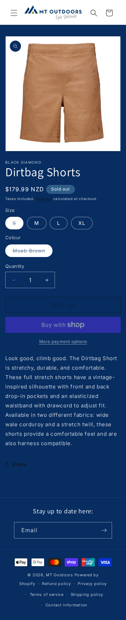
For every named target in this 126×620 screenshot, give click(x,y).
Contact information (67, 605)
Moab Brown (32, 252)
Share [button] (19, 464)
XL (81, 223)
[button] (14, 13)
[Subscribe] (104, 530)
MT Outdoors (59, 574)
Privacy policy (92, 583)
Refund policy (56, 583)
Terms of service (47, 594)
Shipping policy (87, 594)
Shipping (44, 199)
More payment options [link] (63, 341)
